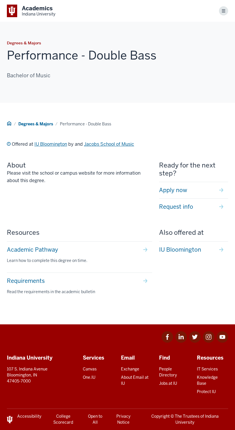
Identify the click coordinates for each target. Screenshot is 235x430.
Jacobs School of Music (109, 144)
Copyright (160, 416)
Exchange (130, 369)
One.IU (89, 377)
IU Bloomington (50, 144)
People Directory (168, 372)
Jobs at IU (168, 383)
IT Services (207, 369)
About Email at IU (134, 380)
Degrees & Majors (35, 124)
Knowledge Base (207, 380)
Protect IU (206, 391)
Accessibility (29, 416)
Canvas (90, 369)
